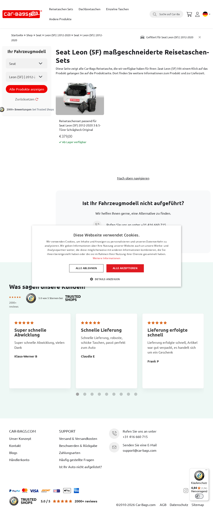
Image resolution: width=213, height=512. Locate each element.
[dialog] (106, 256)
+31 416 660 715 (153, 225)
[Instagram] (187, 490)
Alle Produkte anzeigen (26, 89)
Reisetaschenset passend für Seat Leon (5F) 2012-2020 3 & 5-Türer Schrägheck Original (80, 125)
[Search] (154, 14)
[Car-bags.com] (22, 14)
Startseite (17, 35)
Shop (29, 35)
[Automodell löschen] (200, 37)
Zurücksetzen (25, 99)
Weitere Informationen (106, 258)
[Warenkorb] (189, 14)
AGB (163, 504)
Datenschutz (179, 504)
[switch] (199, 496)
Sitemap (198, 504)
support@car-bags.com (139, 450)
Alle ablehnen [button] (86, 268)
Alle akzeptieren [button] (125, 268)
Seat (38, 35)
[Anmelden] (198, 14)
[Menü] (206, 470)
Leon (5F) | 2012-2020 (58, 35)
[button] (77, 394)
